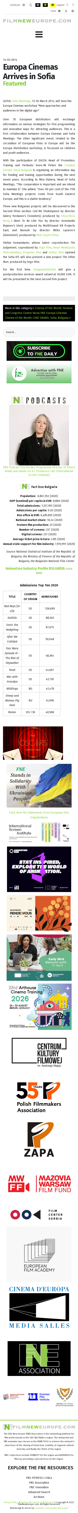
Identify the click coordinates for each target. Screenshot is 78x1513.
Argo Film (45, 247)
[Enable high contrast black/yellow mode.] (45, 5)
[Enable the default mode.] (23, 5)
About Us (49, 1502)
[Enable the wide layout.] (73, 5)
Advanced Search (39, 1492)
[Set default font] (66, 11)
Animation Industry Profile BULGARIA (39, 570)
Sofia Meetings (21, 101)
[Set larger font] (72, 11)
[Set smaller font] (59, 11)
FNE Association (39, 1482)
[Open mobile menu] (39, 34)
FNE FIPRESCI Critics (39, 1478)
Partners (25, 1502)
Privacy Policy (11, 1502)
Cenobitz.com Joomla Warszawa (51, 1508)
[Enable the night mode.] (30, 5)
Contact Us (37, 1502)
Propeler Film (32, 252)
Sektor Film (56, 252)
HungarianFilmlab (44, 269)
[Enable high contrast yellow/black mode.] (52, 5)
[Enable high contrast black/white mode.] (38, 5)
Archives (39, 1497)
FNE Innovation (39, 1487)
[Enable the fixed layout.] (67, 5)
